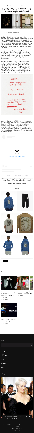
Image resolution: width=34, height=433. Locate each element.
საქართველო (16, 5)
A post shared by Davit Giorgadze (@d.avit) (17, 175)
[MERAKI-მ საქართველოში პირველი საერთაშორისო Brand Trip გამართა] (25, 282)
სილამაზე (3, 363)
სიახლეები (24, 5)
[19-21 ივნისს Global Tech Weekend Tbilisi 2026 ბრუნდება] (9, 310)
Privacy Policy (17, 430)
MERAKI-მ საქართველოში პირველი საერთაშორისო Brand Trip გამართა (24, 293)
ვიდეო (2, 367)
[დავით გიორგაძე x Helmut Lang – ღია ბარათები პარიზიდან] (17, 21)
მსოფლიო (9, 5)
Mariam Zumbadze (6, 32)
